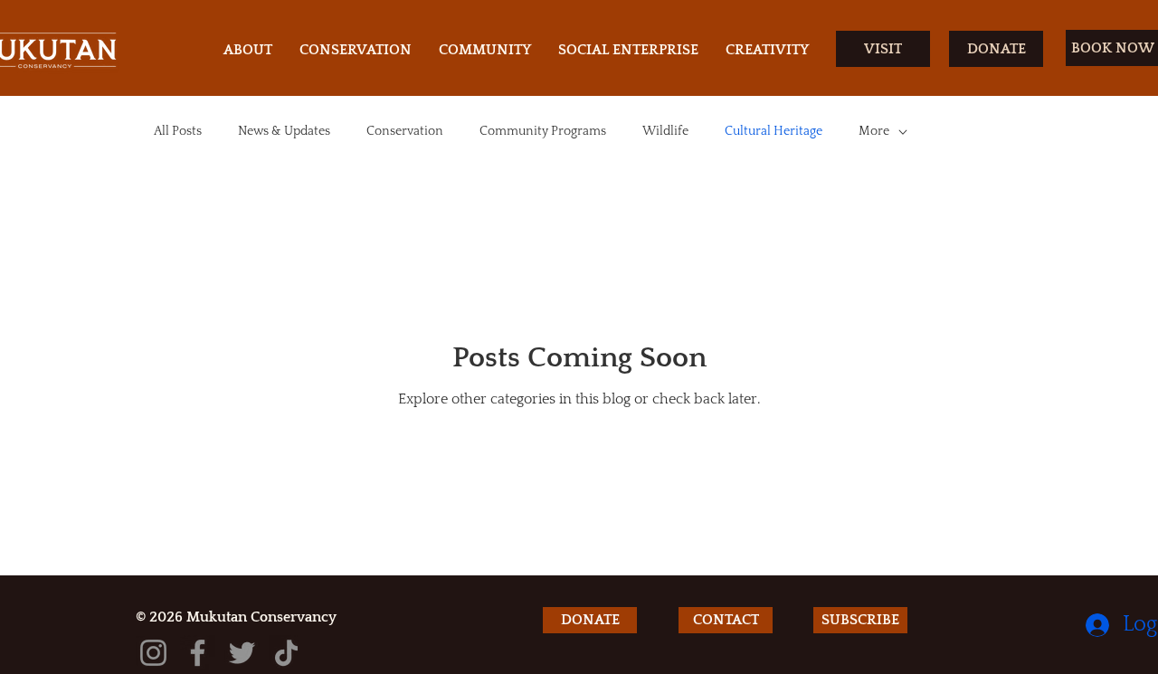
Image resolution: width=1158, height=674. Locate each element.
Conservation (404, 131)
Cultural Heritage (773, 131)
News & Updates (284, 131)
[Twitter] (242, 652)
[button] (860, 620)
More (874, 131)
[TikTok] (286, 652)
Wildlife (665, 131)
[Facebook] (197, 652)
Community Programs (542, 131)
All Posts (178, 131)
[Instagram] (153, 652)
